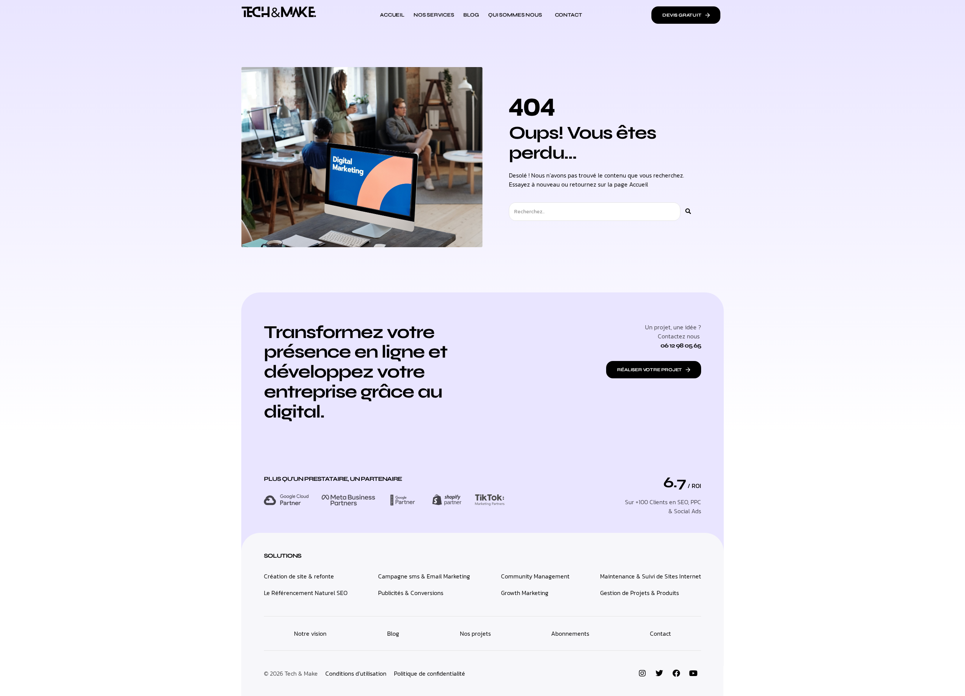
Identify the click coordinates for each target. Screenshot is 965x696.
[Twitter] (659, 673)
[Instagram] (642, 673)
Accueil (638, 184)
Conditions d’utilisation (355, 673)
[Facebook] (676, 673)
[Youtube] (693, 673)
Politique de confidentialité (429, 673)
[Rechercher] (687, 211)
